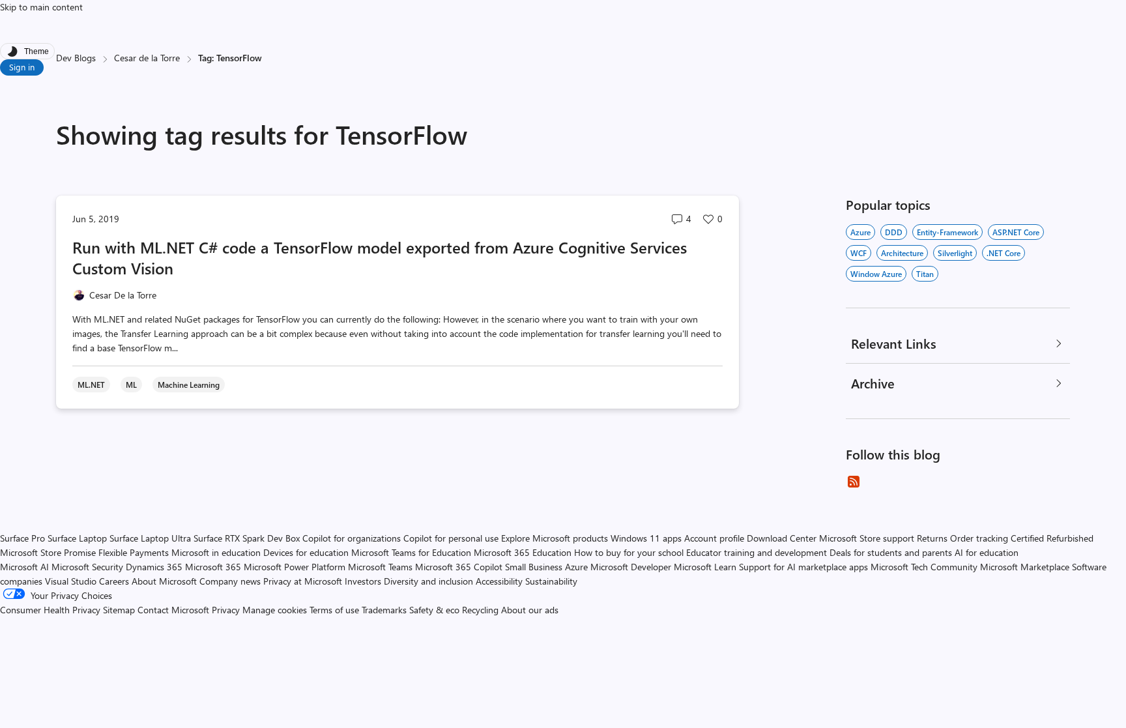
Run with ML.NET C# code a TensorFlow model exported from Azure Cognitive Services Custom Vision (379, 257)
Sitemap (119, 610)
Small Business (533, 567)
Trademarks (384, 610)
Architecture (902, 253)
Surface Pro (22, 538)
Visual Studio (70, 581)
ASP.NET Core (1015, 232)
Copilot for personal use (450, 538)
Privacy (227, 610)
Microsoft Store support (866, 538)
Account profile (714, 538)
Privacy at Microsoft (302, 581)
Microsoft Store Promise (48, 552)
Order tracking (979, 538)
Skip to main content (41, 7)
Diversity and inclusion (428, 581)
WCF (858, 253)
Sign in (22, 66)
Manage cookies (274, 610)
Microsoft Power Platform (294, 567)
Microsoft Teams (380, 567)
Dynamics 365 (154, 567)
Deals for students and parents (891, 552)
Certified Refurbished (1052, 538)
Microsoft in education (216, 552)
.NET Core (1003, 253)
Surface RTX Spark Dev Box (247, 538)
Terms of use (334, 610)
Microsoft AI (24, 567)
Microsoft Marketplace (1024, 567)
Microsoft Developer (630, 567)
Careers (114, 581)
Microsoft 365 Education (522, 552)
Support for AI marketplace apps (803, 567)
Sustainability (551, 581)
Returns (932, 538)
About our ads (529, 610)
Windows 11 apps (646, 538)
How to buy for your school (629, 552)
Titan (925, 274)
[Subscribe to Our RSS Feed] (853, 481)
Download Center (781, 538)
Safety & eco (434, 610)
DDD (893, 232)
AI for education (986, 552)
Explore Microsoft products (554, 538)
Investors (363, 581)
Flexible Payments (133, 552)
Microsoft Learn (705, 567)
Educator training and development (756, 552)
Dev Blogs (76, 57)
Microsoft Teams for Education (411, 552)
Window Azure (876, 274)
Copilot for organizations (351, 538)
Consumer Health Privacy (50, 610)
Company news (230, 581)
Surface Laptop (77, 538)
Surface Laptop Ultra (150, 538)
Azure (860, 232)
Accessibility (499, 581)
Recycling (480, 610)
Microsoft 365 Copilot (458, 567)
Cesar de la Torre (147, 57)
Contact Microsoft (173, 610)
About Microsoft (164, 581)
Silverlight (955, 253)
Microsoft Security (87, 567)
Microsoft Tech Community (924, 567)
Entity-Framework (947, 232)
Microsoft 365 (213, 567)
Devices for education (306, 552)
